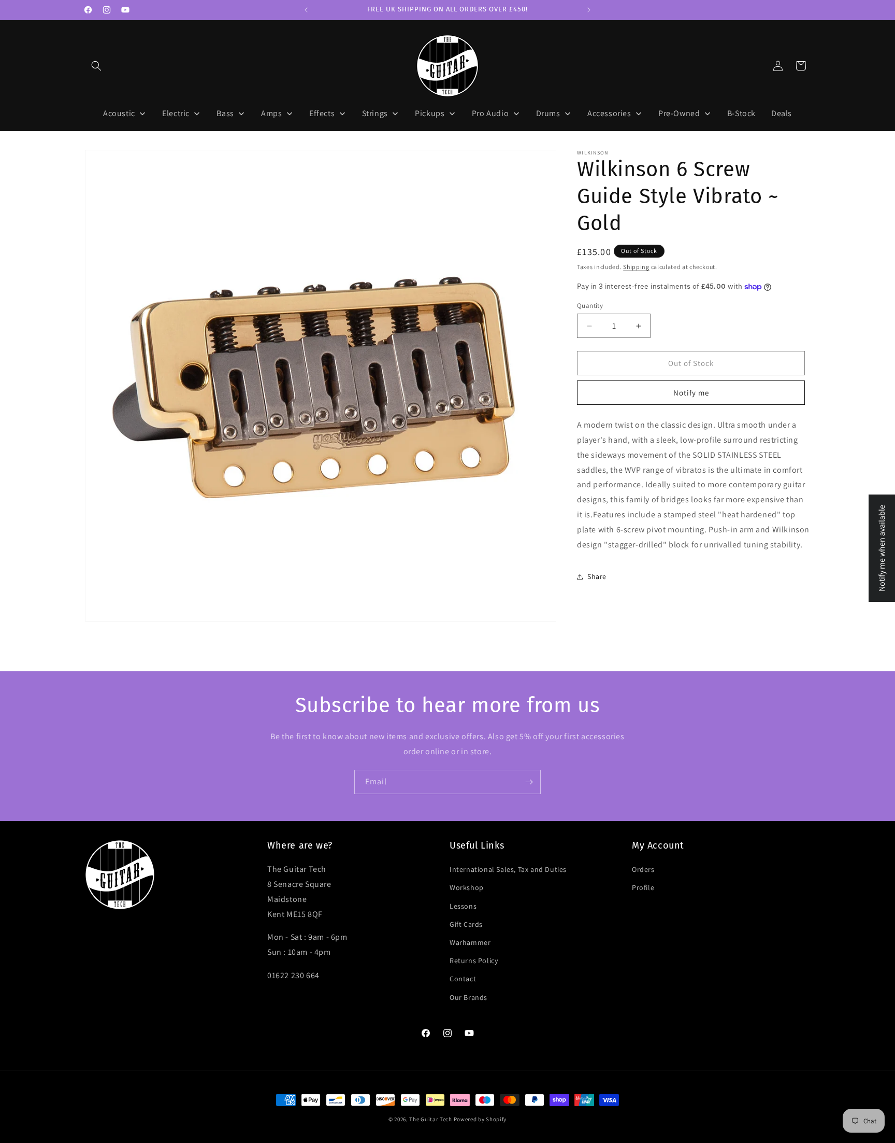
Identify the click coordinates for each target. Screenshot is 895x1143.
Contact (463, 978)
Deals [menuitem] (781, 113)
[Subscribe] (528, 782)
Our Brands (468, 997)
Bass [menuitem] (225, 113)
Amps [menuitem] (271, 113)
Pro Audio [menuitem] (490, 113)
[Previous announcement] (306, 10)
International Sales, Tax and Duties (508, 869)
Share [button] (597, 576)
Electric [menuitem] (176, 113)
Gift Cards (466, 924)
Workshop (467, 887)
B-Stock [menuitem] (741, 113)
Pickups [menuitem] (429, 113)
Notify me (691, 393)
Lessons (463, 906)
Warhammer (470, 942)
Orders (643, 869)
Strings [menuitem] (375, 113)
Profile (643, 887)
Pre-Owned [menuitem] (679, 113)
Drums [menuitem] (548, 113)
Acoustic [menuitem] (119, 113)
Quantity (590, 305)
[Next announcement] (589, 10)
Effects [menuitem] (322, 113)
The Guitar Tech (430, 1119)
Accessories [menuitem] (609, 113)
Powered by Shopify (480, 1119)
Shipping (636, 267)
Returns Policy (474, 960)
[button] (96, 65)
